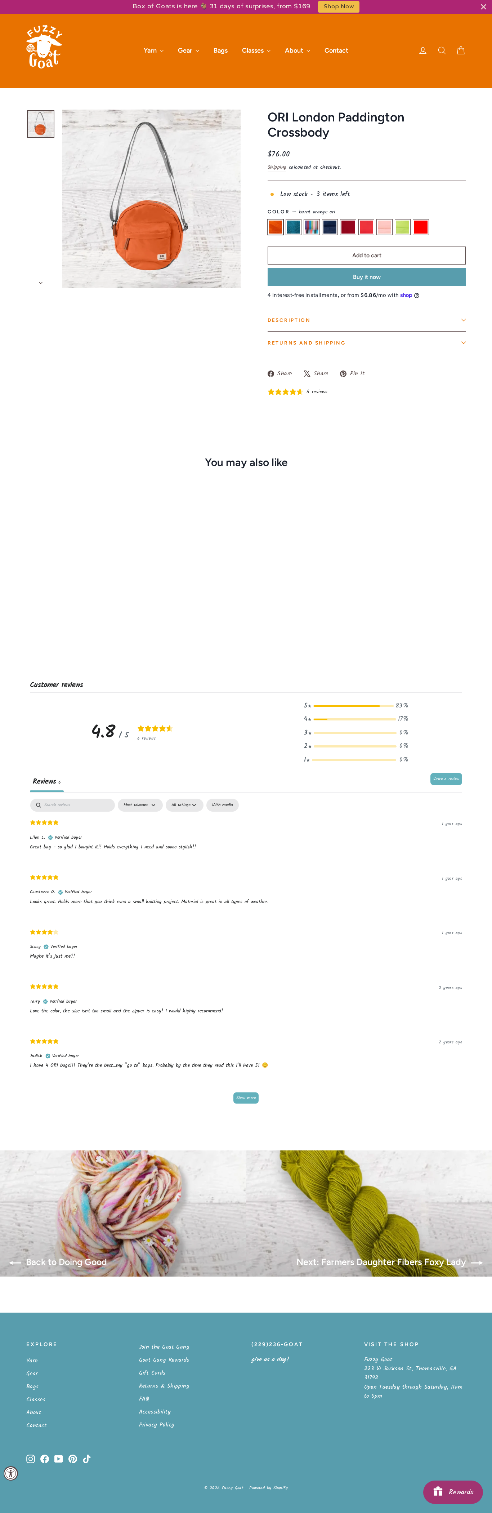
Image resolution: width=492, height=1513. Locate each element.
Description (289, 320)
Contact (336, 50)
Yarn (151, 50)
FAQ (144, 1398)
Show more (246, 1098)
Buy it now (367, 277)
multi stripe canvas (311, 226)
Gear (186, 50)
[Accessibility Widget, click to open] (11, 1473)
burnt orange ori (275, 226)
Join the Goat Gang (164, 1347)
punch (384, 226)
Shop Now (339, 6)
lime (403, 226)
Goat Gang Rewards (164, 1360)
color (301, 212)
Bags (221, 50)
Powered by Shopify (268, 1488)
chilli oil (366, 226)
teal (293, 226)
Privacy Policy (157, 1424)
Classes (253, 50)
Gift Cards (152, 1372)
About (295, 50)
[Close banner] (483, 7)
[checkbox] (222, 805)
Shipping (277, 167)
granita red (421, 226)
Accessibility (155, 1411)
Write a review (446, 779)
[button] (356, 706)
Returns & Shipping (164, 1385)
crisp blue (330, 226)
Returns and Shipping (306, 343)
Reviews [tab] (47, 781)
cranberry (348, 226)
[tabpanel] (246, 954)
